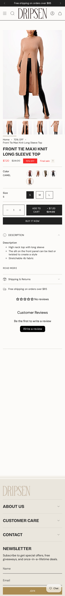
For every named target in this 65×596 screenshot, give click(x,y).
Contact (13, 534)
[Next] (60, 3)
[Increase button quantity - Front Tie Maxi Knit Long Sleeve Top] (20, 210)
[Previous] (4, 3)
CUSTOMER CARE (21, 520)
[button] (25, 299)
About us (13, 506)
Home (6, 139)
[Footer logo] (16, 491)
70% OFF (18, 139)
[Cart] (60, 13)
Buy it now (32, 221)
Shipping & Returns (19, 279)
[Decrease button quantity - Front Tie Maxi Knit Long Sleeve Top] (7, 210)
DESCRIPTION (16, 235)
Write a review (32, 329)
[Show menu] (4, 13)
